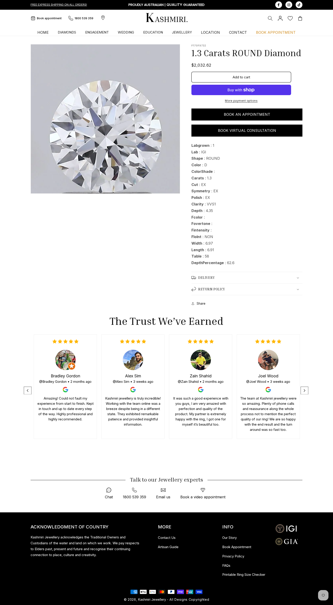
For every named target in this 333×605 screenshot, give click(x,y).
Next (305, 390)
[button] (270, 18)
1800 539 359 (84, 18)
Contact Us (167, 537)
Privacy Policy (233, 556)
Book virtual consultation (247, 130)
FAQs (226, 565)
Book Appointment (236, 547)
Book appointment (49, 18)
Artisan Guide (168, 547)
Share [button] (201, 303)
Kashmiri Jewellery (152, 599)
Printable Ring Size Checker (243, 574)
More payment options (241, 100)
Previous (28, 390)
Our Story (229, 537)
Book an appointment (247, 114)
